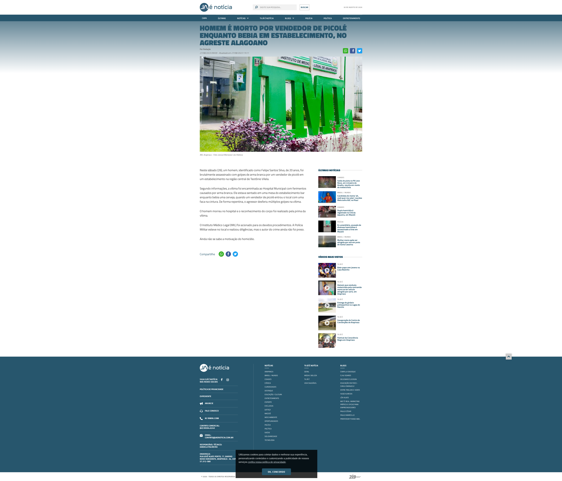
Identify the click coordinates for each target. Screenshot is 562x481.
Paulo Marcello (347, 415)
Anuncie (209, 403)
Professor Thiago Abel (350, 418)
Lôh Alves (344, 397)
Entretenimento (351, 18)
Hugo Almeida (346, 393)
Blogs (288, 18)
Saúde (267, 432)
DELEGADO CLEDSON (348, 379)
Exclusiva (269, 405)
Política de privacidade (211, 389)
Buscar (304, 7)
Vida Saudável (310, 383)
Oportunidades (271, 421)
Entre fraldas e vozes (350, 390)
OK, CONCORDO (276, 472)
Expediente (205, 396)
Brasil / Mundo (271, 375)
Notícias (241, 18)
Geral (306, 371)
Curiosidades (270, 386)
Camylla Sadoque (348, 371)
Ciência (268, 383)
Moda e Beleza (310, 375)
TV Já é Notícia (267, 18)
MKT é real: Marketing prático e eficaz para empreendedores (349, 404)
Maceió (268, 413)
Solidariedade (271, 436)
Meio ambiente (271, 417)
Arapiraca (269, 371)
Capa (204, 18)
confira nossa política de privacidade (267, 462)
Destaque (269, 390)
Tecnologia (269, 440)
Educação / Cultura (273, 394)
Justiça (268, 409)
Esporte (268, 402)
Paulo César (345, 411)
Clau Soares (345, 375)
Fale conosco (212, 410)
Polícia (308, 18)
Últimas (222, 18)
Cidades (268, 379)
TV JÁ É (307, 379)
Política (328, 18)
